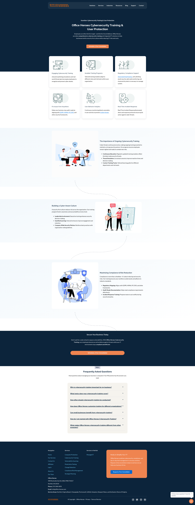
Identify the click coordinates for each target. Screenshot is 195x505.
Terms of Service (96, 499)
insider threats (104, 112)
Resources (119, 5)
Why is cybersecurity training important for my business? (91, 387)
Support (133, 5)
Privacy (88, 499)
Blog (126, 5)
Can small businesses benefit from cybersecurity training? (91, 413)
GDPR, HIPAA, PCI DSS (67, 112)
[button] (97, 387)
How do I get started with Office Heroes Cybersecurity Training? (93, 419)
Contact (141, 5)
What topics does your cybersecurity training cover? (89, 394)
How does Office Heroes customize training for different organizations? (96, 406)
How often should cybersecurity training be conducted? (90, 400)
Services (101, 5)
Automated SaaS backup (125, 77)
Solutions (92, 5)
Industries (110, 5)
